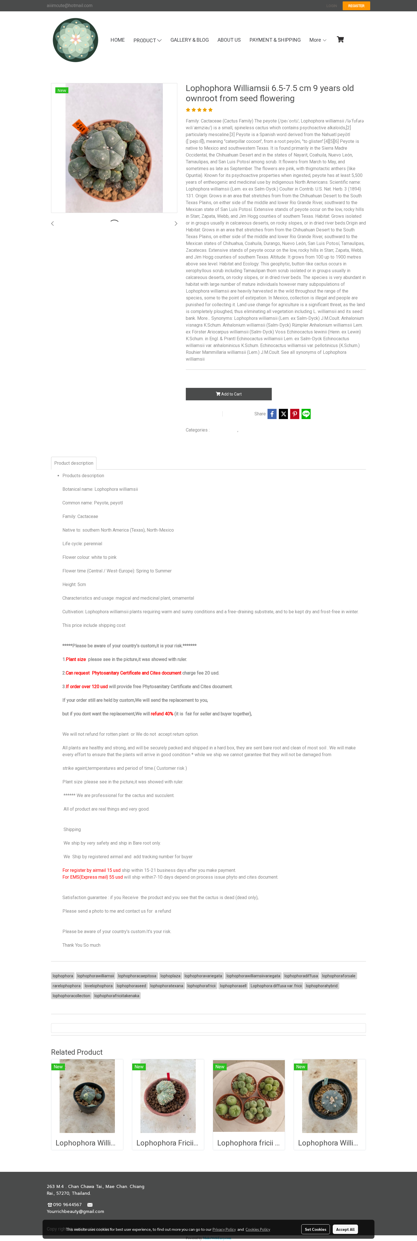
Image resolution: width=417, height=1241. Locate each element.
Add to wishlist (203, 414)
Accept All (345, 1229)
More (315, 40)
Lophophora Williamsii (260, 430)
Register (356, 6)
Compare (240, 414)
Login (332, 6)
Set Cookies (315, 1229)
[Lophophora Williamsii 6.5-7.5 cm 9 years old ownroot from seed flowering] (114, 148)
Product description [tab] (73, 463)
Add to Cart (231, 394)
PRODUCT (145, 40)
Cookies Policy (258, 1229)
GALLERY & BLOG (189, 40)
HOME (118, 40)
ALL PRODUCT (224, 430)
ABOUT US (229, 40)
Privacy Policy (224, 1229)
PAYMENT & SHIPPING (275, 40)
